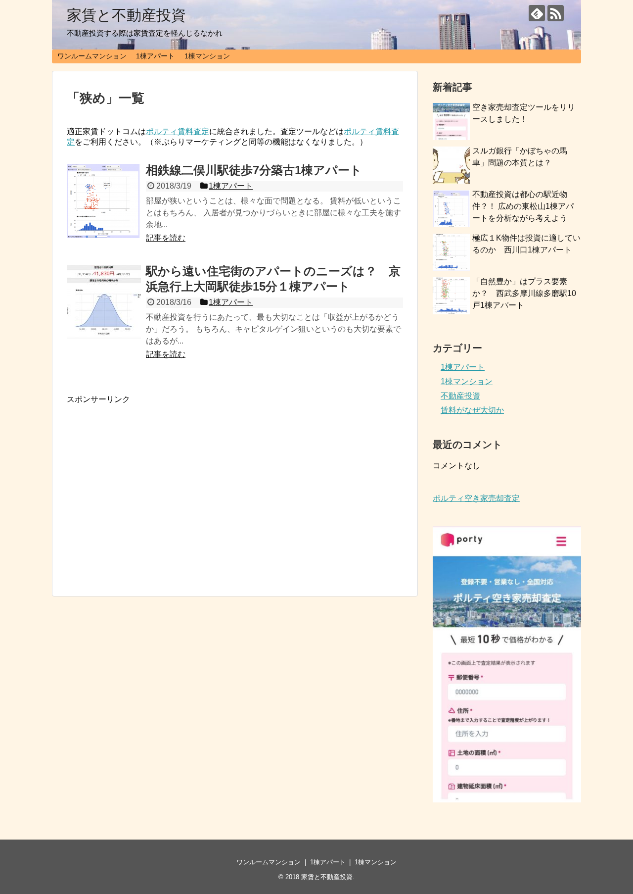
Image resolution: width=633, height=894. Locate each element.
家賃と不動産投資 (126, 15)
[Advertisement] (150, 500)
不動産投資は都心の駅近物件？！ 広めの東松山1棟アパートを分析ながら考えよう (523, 206)
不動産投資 (460, 396)
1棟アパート (155, 56)
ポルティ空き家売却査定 (476, 498)
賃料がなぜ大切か (472, 410)
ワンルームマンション (92, 56)
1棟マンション (207, 56)
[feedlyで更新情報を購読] (537, 13)
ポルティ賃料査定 (177, 131)
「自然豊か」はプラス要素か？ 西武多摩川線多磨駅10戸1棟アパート (524, 293)
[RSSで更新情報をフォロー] (555, 13)
